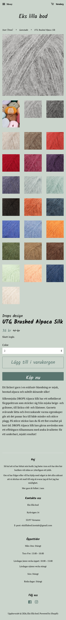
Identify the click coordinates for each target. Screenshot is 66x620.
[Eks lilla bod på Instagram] (36, 602)
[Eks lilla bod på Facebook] (30, 602)
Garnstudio (23, 30)
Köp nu (33, 377)
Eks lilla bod (33, 16)
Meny (9, 4)
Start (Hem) (7, 30)
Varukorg (59, 4)
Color (5, 345)
